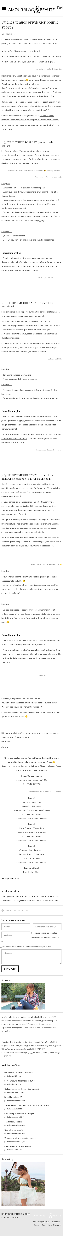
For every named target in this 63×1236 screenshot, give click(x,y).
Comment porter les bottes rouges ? (19, 1113)
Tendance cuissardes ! (13, 1122)
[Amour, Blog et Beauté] (31, 7)
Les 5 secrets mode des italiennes (18, 1072)
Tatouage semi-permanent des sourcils (20, 1138)
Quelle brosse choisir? (13, 1130)
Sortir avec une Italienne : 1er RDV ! (19, 1081)
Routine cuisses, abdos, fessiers (17, 1146)
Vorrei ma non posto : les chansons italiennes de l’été (26, 1105)
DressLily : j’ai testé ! (13, 1097)
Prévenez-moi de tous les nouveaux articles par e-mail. (27, 946)
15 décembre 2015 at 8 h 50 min (16, 910)
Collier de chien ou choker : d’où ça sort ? (21, 1089)
